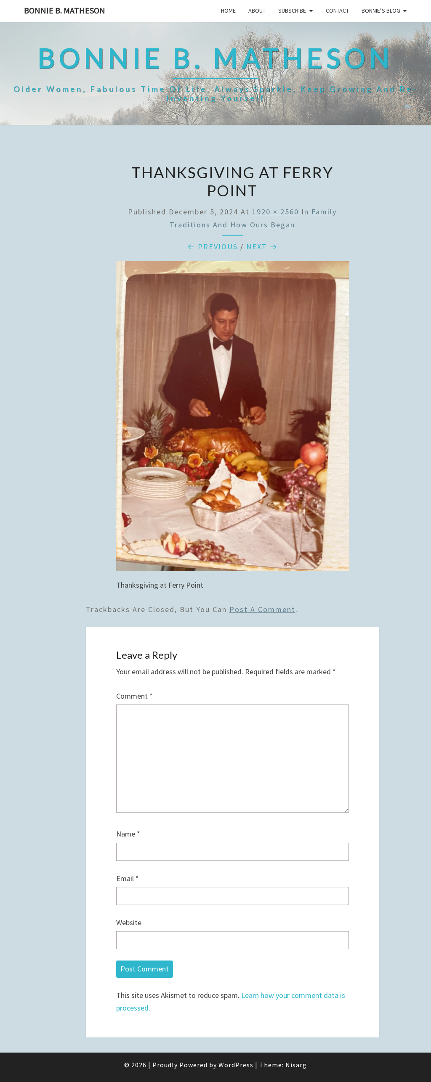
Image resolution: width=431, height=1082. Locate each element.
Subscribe (292, 10)
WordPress (235, 1065)
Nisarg (296, 1065)
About (257, 10)
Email (127, 878)
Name (128, 834)
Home (228, 10)
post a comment (262, 609)
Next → (262, 246)
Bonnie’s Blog (381, 10)
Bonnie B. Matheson (64, 10)
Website (128, 922)
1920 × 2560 (275, 211)
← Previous (212, 246)
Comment (134, 696)
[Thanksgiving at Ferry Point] (232, 419)
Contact (337, 10)
